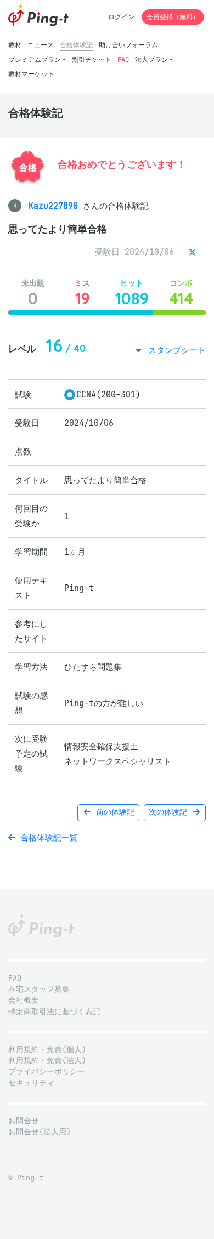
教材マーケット (31, 74)
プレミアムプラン (34, 59)
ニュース (40, 45)
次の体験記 (170, 812)
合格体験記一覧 (46, 837)
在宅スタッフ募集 (39, 989)
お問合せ (23, 1121)
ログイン (121, 17)
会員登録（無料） (173, 17)
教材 (14, 45)
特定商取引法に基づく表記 (54, 1011)
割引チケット (91, 59)
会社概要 (23, 1000)
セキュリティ (31, 1083)
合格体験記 (76, 45)
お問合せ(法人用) (39, 1131)
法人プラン (151, 59)
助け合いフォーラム (128, 45)
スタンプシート (174, 350)
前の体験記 (113, 812)
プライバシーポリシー (46, 1071)
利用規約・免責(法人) (47, 1060)
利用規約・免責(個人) (47, 1049)
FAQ (123, 59)
